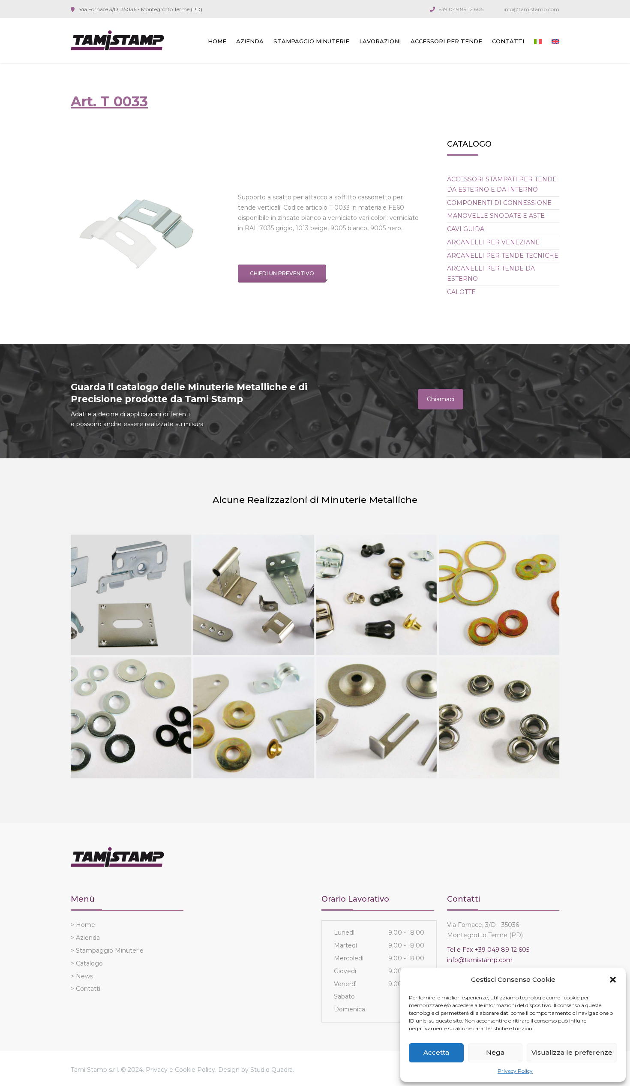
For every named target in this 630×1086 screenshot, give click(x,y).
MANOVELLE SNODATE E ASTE (496, 216)
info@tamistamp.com (531, 9)
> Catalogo (87, 963)
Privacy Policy (515, 1071)
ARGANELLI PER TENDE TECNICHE (502, 255)
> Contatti (85, 989)
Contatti (508, 41)
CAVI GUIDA (465, 229)
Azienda (250, 41)
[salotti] (376, 717)
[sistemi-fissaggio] (131, 717)
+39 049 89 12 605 (460, 9)
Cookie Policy (195, 1070)
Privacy (157, 1070)
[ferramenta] (253, 717)
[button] (613, 979)
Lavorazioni (380, 41)
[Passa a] (538, 41)
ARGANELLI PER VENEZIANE (493, 242)
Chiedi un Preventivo (282, 273)
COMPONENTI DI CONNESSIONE (499, 203)
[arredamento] (253, 595)
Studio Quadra (271, 1070)
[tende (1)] (131, 595)
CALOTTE (461, 292)
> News (82, 976)
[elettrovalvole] (499, 717)
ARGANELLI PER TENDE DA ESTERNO (491, 274)
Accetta (436, 1052)
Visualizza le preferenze (571, 1052)
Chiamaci (440, 399)
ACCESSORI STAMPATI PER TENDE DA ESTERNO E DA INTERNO (502, 184)
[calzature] (376, 595)
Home (217, 41)
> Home (83, 925)
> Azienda (85, 938)
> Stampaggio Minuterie (107, 950)
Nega (495, 1052)
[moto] (499, 595)
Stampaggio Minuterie (311, 41)
